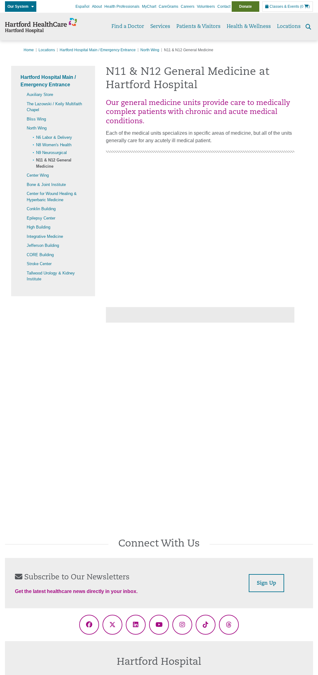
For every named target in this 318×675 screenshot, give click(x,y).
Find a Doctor (127, 26)
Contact (223, 6)
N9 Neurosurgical (51, 152)
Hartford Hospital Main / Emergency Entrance (98, 50)
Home (29, 50)
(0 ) (305, 6)
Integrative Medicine (45, 236)
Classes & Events (284, 6)
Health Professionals (121, 6)
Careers (187, 6)
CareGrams (168, 6)
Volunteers (206, 6)
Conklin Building (41, 208)
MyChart (149, 6)
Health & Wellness (249, 26)
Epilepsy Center (41, 218)
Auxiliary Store (40, 94)
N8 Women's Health (53, 145)
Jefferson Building (43, 245)
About (97, 6)
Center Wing (38, 175)
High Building (38, 227)
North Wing (149, 50)
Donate (245, 6)
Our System (19, 6)
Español (82, 6)
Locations (289, 26)
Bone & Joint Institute (46, 184)
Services (160, 26)
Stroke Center (39, 263)
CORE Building (40, 254)
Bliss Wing (36, 119)
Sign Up (266, 583)
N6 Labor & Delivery (54, 137)
